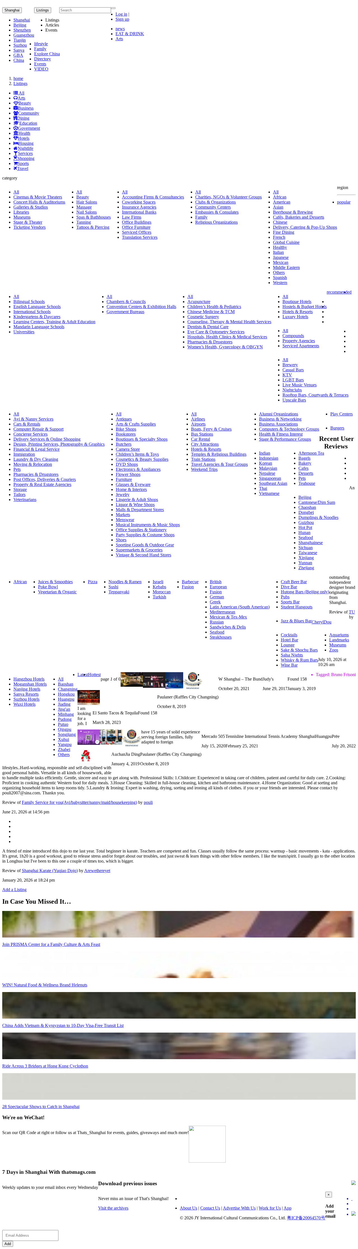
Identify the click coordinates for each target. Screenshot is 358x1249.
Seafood (305, 537)
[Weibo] (353, 1208)
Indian (264, 453)
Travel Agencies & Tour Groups (219, 464)
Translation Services (139, 237)
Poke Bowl (48, 586)
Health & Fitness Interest (281, 434)
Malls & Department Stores (140, 509)
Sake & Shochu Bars (299, 650)
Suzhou (20, 45)
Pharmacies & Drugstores (209, 341)
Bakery (304, 463)
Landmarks (339, 640)
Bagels (304, 458)
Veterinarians (24, 499)
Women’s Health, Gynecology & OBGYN (225, 346)
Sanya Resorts (26, 694)
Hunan (304, 532)
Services (25, 153)
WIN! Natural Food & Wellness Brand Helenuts (44, 985)
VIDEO (41, 69)
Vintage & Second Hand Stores (143, 555)
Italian (278, 252)
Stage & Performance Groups (285, 439)
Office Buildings (136, 222)
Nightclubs (292, 390)
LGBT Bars (293, 379)
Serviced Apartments (300, 345)
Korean (265, 463)
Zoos (333, 650)
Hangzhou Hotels (28, 679)
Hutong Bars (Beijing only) (305, 591)
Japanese (281, 257)
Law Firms (131, 217)
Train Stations (203, 459)
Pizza (92, 581)
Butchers (123, 444)
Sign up (122, 19)
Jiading (64, 704)
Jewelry (122, 494)
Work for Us (270, 1208)
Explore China (47, 53)
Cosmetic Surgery (203, 316)
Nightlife (25, 148)
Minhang (66, 714)
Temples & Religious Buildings (218, 454)
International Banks (139, 212)
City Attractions (205, 444)
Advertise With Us (239, 1208)
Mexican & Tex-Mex (228, 617)
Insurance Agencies (139, 207)
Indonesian (268, 458)
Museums (21, 217)
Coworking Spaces (139, 202)
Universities (23, 331)
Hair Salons (86, 202)
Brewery (290, 364)
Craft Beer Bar (294, 581)
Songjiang (67, 734)
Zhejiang (306, 567)
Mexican (280, 262)
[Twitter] (353, 1198)
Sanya (18, 50)
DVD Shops (127, 464)
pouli (148, 802)
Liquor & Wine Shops (135, 504)
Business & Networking (280, 419)
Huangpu (66, 699)
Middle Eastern (286, 267)
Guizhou (306, 522)
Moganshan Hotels (30, 684)
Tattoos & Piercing (92, 227)
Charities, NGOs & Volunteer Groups (228, 197)
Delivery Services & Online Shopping (47, 439)
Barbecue (190, 581)
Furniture (124, 479)
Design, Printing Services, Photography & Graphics (59, 444)
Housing (26, 143)
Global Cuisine (286, 242)
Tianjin (19, 40)
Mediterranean (222, 612)
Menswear (125, 519)
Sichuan (305, 547)
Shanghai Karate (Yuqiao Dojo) (50, 870)
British (216, 581)
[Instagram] (353, 1214)
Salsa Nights (292, 655)
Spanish (280, 277)
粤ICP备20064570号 (306, 1217)
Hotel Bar (289, 640)
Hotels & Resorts (297, 311)
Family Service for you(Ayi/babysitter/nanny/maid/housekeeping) (79, 802)
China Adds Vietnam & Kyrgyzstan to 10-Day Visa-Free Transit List (63, 1025)
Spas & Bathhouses (93, 217)
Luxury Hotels (295, 316)
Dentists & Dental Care (208, 326)
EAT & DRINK (130, 33)
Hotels (23, 138)
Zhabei (64, 749)
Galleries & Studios (30, 207)
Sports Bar (290, 601)
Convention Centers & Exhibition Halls (141, 306)
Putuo (63, 724)
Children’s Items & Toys (137, 454)
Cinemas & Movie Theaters (37, 197)
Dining (23, 118)
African (279, 197)
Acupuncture (198, 301)
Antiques (124, 419)
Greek (215, 601)
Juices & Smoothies (55, 581)
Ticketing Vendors (29, 227)
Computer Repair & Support (38, 429)
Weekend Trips (204, 469)
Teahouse (306, 483)
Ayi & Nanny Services (33, 419)
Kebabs (159, 586)
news (120, 28)
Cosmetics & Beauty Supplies (142, 459)
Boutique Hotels (296, 301)
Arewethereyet (97, 870)
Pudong (65, 719)
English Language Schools (37, 306)
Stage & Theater (27, 222)
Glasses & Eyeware (133, 484)
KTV (287, 374)
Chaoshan (307, 507)
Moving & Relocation (32, 464)
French (279, 237)
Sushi (113, 586)
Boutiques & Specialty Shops (142, 439)
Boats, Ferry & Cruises (211, 429)
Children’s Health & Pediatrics (214, 306)
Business (26, 108)
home (18, 78)
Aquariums (339, 634)
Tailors (19, 494)
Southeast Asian (273, 483)
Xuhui (63, 739)
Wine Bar (289, 665)
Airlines (198, 419)
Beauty (24, 103)
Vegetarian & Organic (57, 591)
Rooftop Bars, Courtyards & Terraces (315, 395)
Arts (119, 38)
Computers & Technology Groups (289, 429)
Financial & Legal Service (36, 449)
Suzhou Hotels (26, 699)
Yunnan (305, 562)
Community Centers (213, 207)
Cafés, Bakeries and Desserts (298, 217)
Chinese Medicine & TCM (211, 311)
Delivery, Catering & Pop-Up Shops (305, 227)
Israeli (158, 581)
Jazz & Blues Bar (296, 620)
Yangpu (65, 744)
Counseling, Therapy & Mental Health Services (229, 321)
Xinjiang (306, 557)
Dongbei (306, 512)
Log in (121, 14)
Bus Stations (202, 434)
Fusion (188, 586)
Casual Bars (293, 369)
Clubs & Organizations (215, 202)
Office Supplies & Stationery (141, 529)
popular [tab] (343, 202)
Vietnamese (269, 493)
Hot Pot (305, 527)
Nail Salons (86, 212)
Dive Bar (289, 586)
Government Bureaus (125, 311)
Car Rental (200, 439)
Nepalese (267, 473)
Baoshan (65, 684)
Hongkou (66, 694)
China (18, 60)
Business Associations (278, 424)
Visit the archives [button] (113, 1208)
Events (40, 64)
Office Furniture (136, 227)
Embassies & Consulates (217, 212)
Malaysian (268, 468)
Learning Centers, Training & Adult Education (54, 321)
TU (352, 612)
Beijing (19, 25)
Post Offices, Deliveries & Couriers (44, 479)
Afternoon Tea (311, 453)
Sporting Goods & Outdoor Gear (145, 544)
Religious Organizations (216, 222)
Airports (198, 424)
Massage (84, 207)
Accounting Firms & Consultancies (153, 197)
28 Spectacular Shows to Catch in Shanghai (40, 1106)
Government (29, 128)
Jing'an (64, 709)
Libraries (21, 212)
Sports (23, 163)
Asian (278, 207)
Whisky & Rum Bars (299, 660)
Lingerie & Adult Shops (137, 499)
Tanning (83, 222)
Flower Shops (128, 474)
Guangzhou (23, 35)
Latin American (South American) (240, 607)
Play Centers (341, 414)
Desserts (305, 473)
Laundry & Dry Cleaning (35, 459)
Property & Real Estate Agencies (42, 484)
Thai (263, 488)
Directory (42, 58)
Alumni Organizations (278, 414)
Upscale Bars (294, 400)
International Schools (32, 311)
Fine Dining (283, 232)
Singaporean (270, 478)
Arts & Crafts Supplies (136, 424)
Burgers (337, 428)
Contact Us (210, 1208)
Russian (217, 622)
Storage (20, 489)
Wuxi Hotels (24, 704)
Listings (20, 83)
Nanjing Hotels (26, 689)
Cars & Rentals (26, 424)
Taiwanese (307, 552)
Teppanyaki (119, 591)
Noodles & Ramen (125, 581)
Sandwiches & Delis (228, 627)
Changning (67, 689)
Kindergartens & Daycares (36, 316)
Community (28, 113)
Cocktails (289, 634)
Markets (123, 514)
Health (24, 133)
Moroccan (162, 591)
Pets (17, 469)
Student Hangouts (296, 607)
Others (279, 272)
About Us (188, 1208)
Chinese (280, 222)
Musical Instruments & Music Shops (148, 524)
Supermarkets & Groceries (139, 549)
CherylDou (321, 622)
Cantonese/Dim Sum (316, 502)
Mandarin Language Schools (38, 326)
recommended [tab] (339, 292)
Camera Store (128, 449)
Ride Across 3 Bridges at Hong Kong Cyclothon (45, 1066)
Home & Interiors (131, 489)
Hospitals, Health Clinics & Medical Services (227, 336)
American (281, 202)
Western (280, 282)
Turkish (159, 596)
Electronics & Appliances (138, 469)
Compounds (293, 335)
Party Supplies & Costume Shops (145, 534)
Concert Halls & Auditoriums (39, 202)
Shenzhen (22, 30)
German (217, 596)
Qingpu (64, 729)
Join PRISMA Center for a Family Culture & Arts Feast (51, 944)
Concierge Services (30, 434)
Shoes (121, 539)
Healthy (280, 247)
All (21, 93)
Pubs (285, 596)
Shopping (25, 158)
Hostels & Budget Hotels (304, 306)
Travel (22, 168)
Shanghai (12, 10)
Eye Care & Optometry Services (215, 331)
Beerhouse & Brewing (293, 212)
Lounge (288, 645)
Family (40, 48)
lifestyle (41, 43)
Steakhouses (221, 637)
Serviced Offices (136, 232)
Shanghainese (310, 542)
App (287, 1208)
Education (28, 123)
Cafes (303, 468)
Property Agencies (298, 340)
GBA (18, 55)
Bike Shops (126, 429)
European (218, 586)
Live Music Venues (299, 385)
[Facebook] (353, 1203)
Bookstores (126, 434)
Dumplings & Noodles (318, 517)
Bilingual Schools (29, 301)
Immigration (24, 454)
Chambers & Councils (126, 301)
